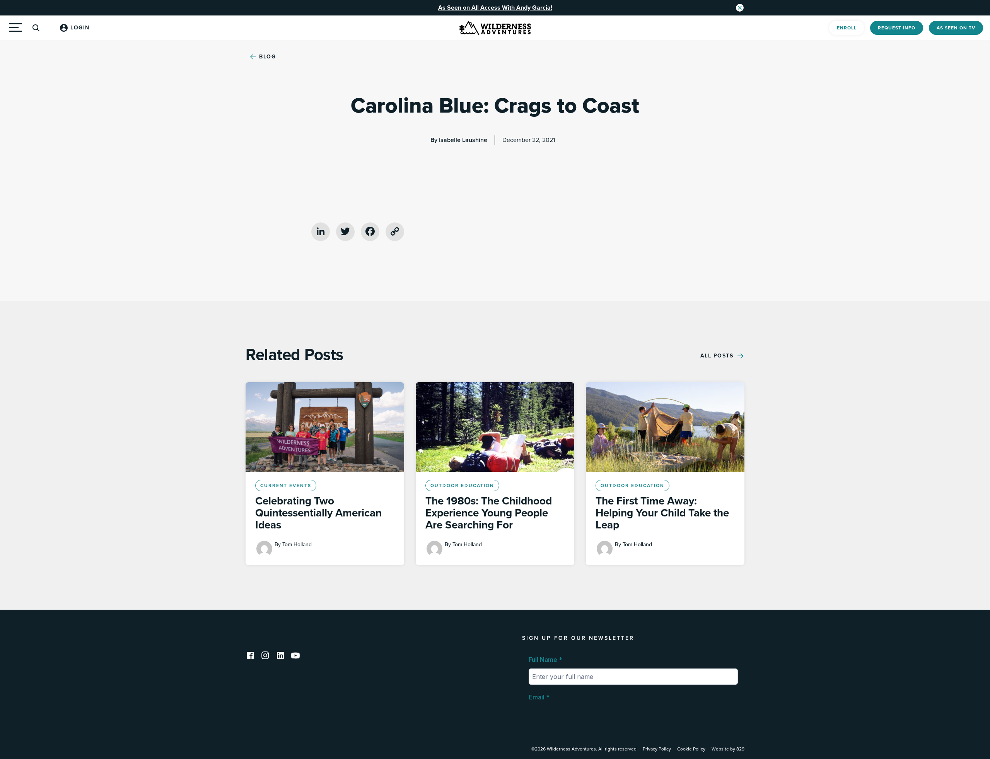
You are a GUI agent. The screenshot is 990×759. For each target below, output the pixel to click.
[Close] (740, 8)
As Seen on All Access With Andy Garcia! (495, 8)
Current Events (285, 485)
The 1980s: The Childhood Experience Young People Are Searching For (488, 513)
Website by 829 (728, 749)
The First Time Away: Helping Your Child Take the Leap (662, 513)
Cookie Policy (691, 749)
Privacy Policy (657, 749)
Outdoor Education (462, 485)
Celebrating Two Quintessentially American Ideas (318, 513)
